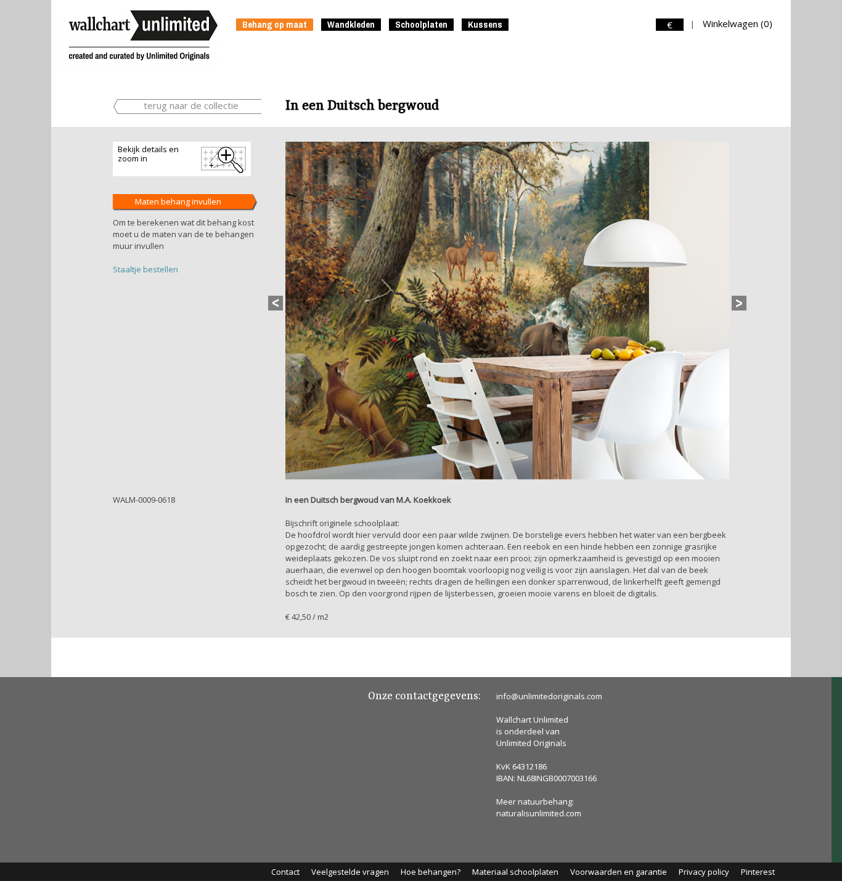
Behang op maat (274, 24)
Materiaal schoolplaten (515, 871)
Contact (285, 871)
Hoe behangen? (430, 871)
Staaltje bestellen (145, 269)
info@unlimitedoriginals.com (549, 696)
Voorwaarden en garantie (618, 871)
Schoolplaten (421, 24)
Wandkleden (351, 24)
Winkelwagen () (737, 23)
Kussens (485, 24)
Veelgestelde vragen (350, 871)
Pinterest (758, 871)
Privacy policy (704, 871)
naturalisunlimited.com (538, 813)
